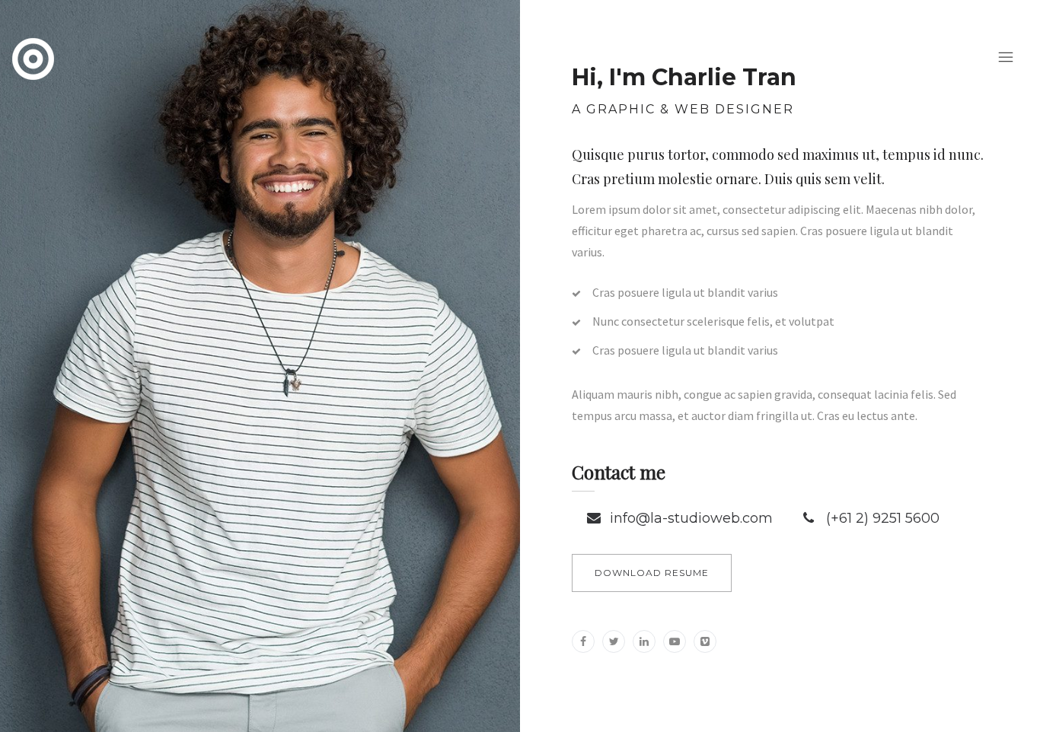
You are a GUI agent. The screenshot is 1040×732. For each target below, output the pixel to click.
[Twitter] (613, 641)
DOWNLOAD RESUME (652, 572)
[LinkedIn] (644, 641)
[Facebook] (583, 641)
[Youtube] (674, 641)
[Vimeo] (705, 641)
